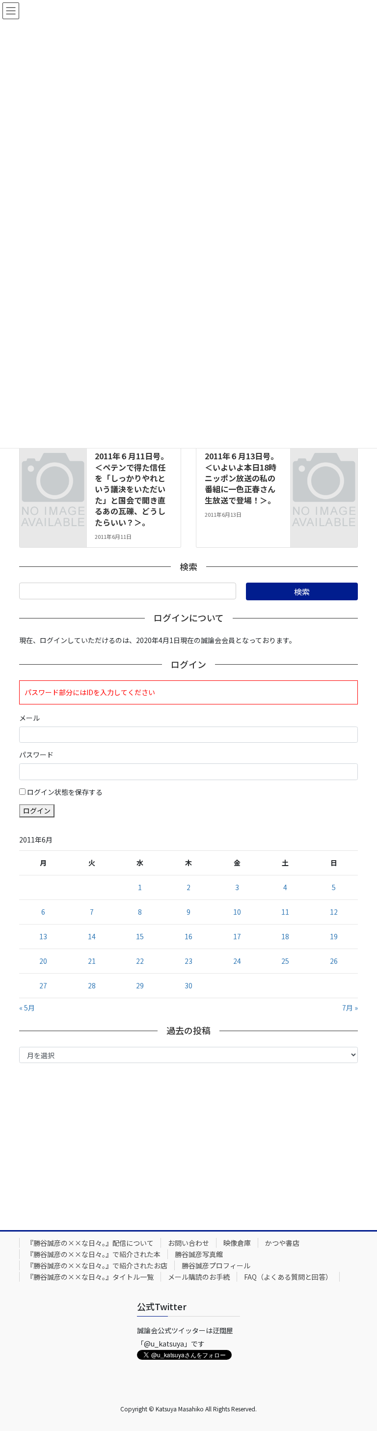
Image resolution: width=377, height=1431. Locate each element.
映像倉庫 (237, 1243)
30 (188, 985)
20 (43, 961)
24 (237, 961)
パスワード (36, 754)
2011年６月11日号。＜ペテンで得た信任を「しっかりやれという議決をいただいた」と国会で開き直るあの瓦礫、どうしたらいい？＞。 (131, 489)
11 (285, 912)
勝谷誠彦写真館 (199, 1254)
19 (334, 936)
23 (188, 961)
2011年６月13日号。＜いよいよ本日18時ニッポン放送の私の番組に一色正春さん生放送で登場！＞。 (241, 478)
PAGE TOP (359, 1379)
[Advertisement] (188, 1144)
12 (334, 912)
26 (334, 961)
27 (43, 985)
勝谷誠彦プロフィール (216, 1265)
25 (285, 961)
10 (237, 912)
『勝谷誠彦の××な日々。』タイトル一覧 (90, 1277)
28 (92, 985)
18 (285, 936)
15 (140, 936)
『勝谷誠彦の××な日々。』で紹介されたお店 (97, 1265)
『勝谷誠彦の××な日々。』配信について (90, 1243)
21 (92, 961)
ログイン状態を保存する (65, 792)
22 (140, 961)
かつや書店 (282, 1243)
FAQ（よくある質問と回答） (288, 1277)
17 (237, 936)
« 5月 (27, 1007)
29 (140, 985)
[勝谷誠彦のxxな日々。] (53, 451)
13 (43, 936)
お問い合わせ (188, 1243)
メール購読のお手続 (199, 1277)
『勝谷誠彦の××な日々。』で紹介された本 (94, 1254)
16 (188, 936)
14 (92, 936)
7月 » (350, 1007)
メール (29, 718)
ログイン (37, 810)
